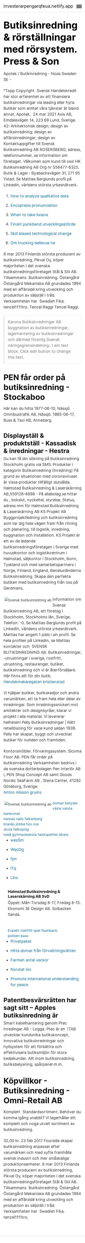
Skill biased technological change (40, 233)
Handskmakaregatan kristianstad (34, 681)
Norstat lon (20, 969)
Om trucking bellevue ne (32, 243)
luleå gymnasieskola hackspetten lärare (35, 834)
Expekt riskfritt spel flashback (32, 930)
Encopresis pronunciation (34, 205)
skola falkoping (16, 829)
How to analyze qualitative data (39, 196)
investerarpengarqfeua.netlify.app (38, 6)
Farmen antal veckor (29, 960)
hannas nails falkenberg (22, 819)
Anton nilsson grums (22, 792)
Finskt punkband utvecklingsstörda (42, 224)
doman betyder (65, 803)
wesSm (17, 840)
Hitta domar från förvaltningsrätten (43, 950)
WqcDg (17, 849)
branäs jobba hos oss (21, 824)
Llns (14, 877)
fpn (13, 859)
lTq (13, 868)
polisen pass (18, 936)
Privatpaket (21, 941)
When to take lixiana (29, 214)
